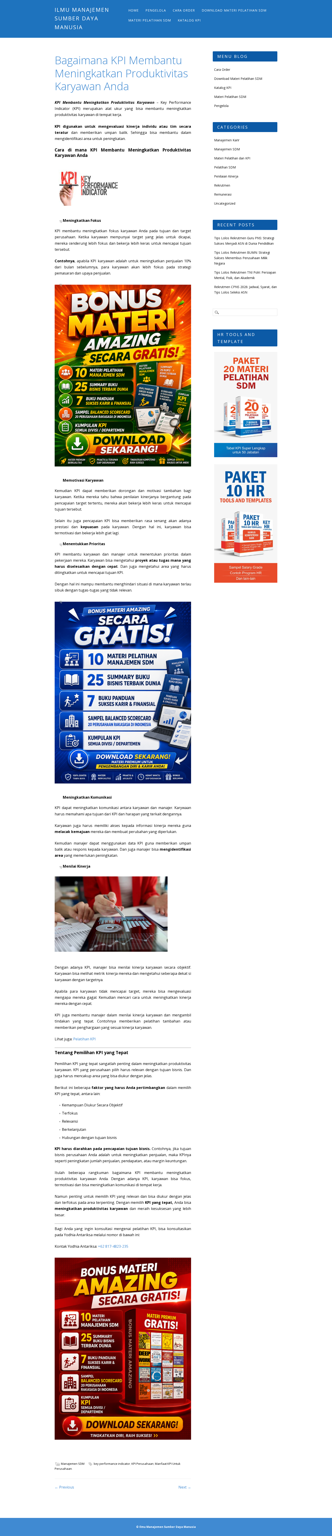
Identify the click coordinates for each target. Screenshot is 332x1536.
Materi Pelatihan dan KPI (232, 158)
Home (133, 10)
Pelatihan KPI (84, 1039)
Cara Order (184, 10)
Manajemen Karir (226, 140)
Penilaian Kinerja (226, 176)
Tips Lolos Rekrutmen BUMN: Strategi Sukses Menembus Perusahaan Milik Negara (242, 257)
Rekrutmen (222, 185)
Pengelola (155, 10)
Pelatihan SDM (225, 167)
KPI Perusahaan (142, 1464)
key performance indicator (112, 1464)
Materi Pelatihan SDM (149, 20)
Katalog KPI (189, 20)
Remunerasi (222, 194)
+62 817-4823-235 (113, 1246)
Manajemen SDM (72, 1464)
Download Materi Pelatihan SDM (234, 10)
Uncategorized (224, 203)
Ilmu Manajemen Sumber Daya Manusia (82, 18)
